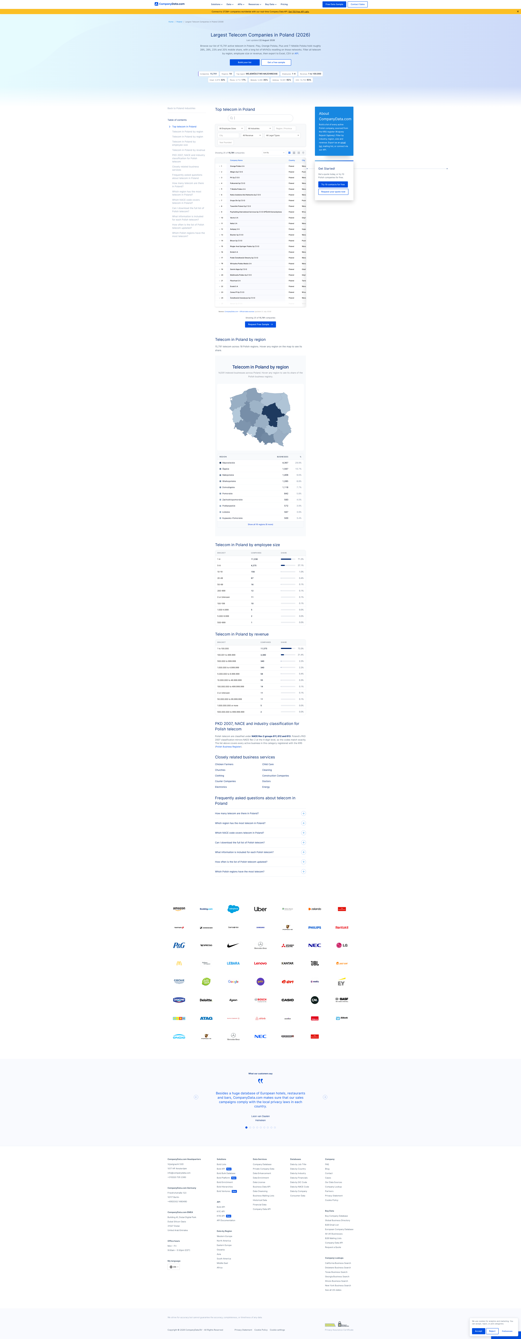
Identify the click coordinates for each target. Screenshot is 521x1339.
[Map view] (303, 153)
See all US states (333, 1290)
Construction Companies (275, 775)
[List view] (298, 153)
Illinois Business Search (336, 1281)
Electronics (221, 787)
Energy (266, 787)
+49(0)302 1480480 (177, 1201)
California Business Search (338, 1263)
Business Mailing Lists (263, 1195)
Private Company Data (263, 1169)
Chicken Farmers (224, 764)
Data (229, 4)
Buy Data (269, 4)
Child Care (268, 764)
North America (224, 1240)
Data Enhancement (262, 1173)
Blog (327, 1169)
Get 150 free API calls (298, 11)
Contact (329, 1173)
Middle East (222, 1263)
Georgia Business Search (337, 1276)
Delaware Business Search (338, 1267)
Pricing (284, 4)
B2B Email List (332, 1225)
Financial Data (259, 1204)
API (296, 53)
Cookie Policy (331, 1200)
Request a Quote (333, 1247)
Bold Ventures (223, 1191)
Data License (259, 1182)
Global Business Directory (337, 1220)
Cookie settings (277, 1330)
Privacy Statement (334, 1195)
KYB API (221, 1216)
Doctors (266, 781)
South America (224, 1258)
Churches (220, 770)
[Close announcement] (518, 11)
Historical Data (260, 1200)
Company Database (262, 1164)
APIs (240, 4)
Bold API (221, 1169)
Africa (219, 1267)
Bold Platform (223, 1177)
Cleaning (267, 770)
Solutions (215, 4)
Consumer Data (297, 1195)
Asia (219, 1254)
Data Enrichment (261, 1177)
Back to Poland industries (181, 108)
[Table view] (289, 153)
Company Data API (262, 1209)
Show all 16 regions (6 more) (260, 524)
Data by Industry (298, 1173)
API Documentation (226, 1220)
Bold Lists (221, 1164)
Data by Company (298, 1191)
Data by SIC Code (298, 1182)
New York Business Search (338, 1285)
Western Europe (224, 1236)
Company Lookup (333, 1186)
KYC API (221, 1211)
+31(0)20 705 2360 (177, 1177)
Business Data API (261, 1186)
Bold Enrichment (225, 1182)
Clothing (219, 775)
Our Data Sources (333, 1182)
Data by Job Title (298, 1164)
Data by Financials (299, 1177)
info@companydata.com (179, 1173)
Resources (254, 4)
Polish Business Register (228, 746)
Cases (328, 1177)
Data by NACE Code (299, 1186)
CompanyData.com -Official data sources (239, 311)
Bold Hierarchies (225, 1186)
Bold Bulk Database (226, 1173)
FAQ (327, 1164)
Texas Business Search (336, 1272)
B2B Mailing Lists (333, 1238)
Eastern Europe (224, 1245)
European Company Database (339, 1229)
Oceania (221, 1249)
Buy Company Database (336, 1216)
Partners (329, 1191)
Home (171, 22)
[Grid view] (294, 153)
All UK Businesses (334, 1233)
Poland (179, 22)
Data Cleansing (260, 1191)
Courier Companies (225, 781)
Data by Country (298, 1169)
